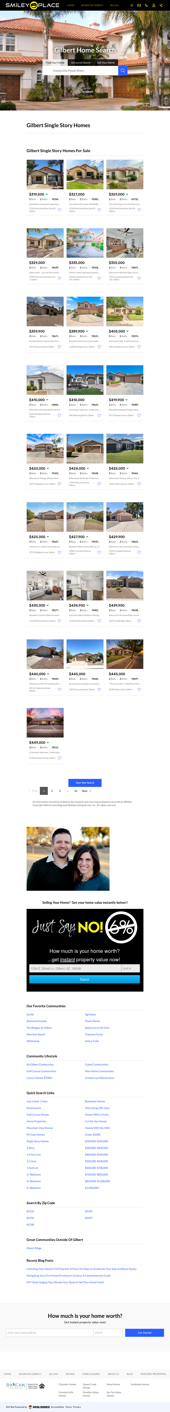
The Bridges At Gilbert (39, 1027)
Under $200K (93, 1134)
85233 (30, 1211)
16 (75, 790)
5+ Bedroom (34, 1187)
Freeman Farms (94, 1034)
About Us (113, 1374)
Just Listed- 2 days (37, 1101)
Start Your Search (85, 782)
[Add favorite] (59, 210)
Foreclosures (34, 1107)
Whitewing (33, 1041)
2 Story (31, 1147)
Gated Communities (96, 1064)
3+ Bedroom (34, 1174)
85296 (30, 1217)
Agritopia (90, 1014)
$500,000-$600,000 (96, 1161)
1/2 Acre (31, 1161)
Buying (70, 1374)
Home (70, 5)
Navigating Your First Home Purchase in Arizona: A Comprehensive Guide (69, 1275)
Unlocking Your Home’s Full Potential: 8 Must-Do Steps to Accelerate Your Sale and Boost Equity (81, 1268)
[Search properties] (123, 70)
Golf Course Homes (38, 1114)
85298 (30, 1224)
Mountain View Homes (40, 1127)
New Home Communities (99, 1071)
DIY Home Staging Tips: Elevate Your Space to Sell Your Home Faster (65, 1282)
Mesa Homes (113, 1384)
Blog (130, 1374)
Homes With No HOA (97, 1127)
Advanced (81, 62)
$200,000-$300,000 (96, 1141)
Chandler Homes (67, 1384)
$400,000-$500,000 (96, 1154)
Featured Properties (153, 1374)
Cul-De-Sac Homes (96, 1121)
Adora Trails (92, 1041)
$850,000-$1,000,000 (97, 1181)
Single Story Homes (38, 1141)
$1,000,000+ (92, 1187)
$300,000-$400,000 (96, 1147)
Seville (30, 1014)
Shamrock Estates (37, 1021)
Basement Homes (95, 1101)
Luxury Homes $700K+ (40, 1077)
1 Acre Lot (32, 1167)
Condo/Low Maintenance (99, 1077)
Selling (114, 5)
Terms (68, 1407)
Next (84, 790)
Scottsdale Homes (140, 1384)
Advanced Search (92, 5)
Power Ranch (92, 1021)
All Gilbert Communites (40, 1064)
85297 (88, 1217)
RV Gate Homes (36, 1134)
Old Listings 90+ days (97, 1107)
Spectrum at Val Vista (97, 1027)
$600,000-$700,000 (96, 1167)
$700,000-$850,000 (96, 1174)
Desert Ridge (34, 1248)
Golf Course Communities (41, 1071)
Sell (106, 62)
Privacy (77, 1407)
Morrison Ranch (36, 1034)
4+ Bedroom (34, 1181)
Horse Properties (36, 1121)
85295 (88, 1211)
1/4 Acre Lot (34, 1154)
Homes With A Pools (97, 1114)
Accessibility (57, 1407)
